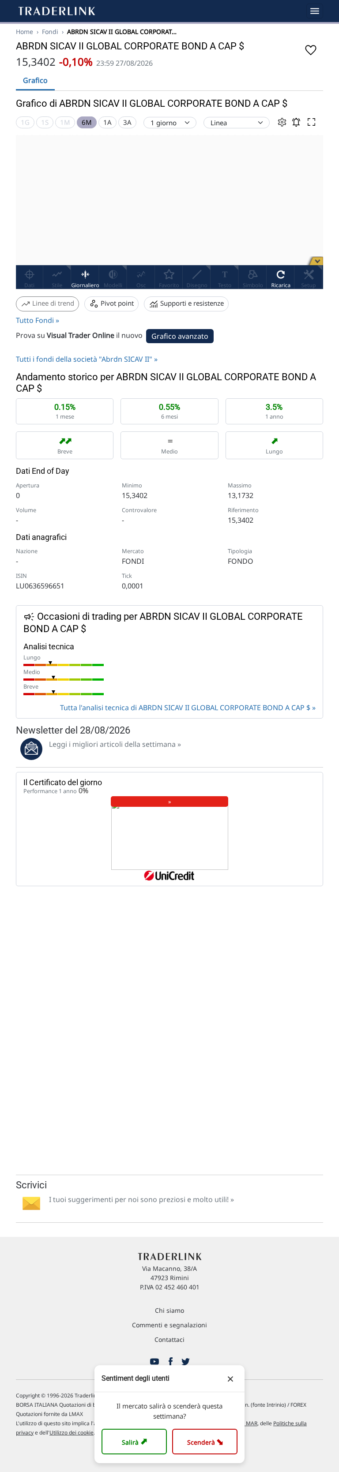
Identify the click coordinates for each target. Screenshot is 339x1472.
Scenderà (206, 1441)
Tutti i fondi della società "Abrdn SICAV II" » (87, 359)
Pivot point (116, 303)
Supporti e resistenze (191, 303)
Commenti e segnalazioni (169, 1325)
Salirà (136, 1441)
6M (87, 122)
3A (127, 122)
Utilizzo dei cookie (71, 1432)
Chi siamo (169, 1310)
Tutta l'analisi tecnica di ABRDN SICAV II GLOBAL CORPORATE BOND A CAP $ (185, 707)
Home (24, 31)
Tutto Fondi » (37, 320)
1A (107, 122)
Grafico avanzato (179, 336)
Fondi (50, 31)
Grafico (35, 80)
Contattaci (169, 1339)
